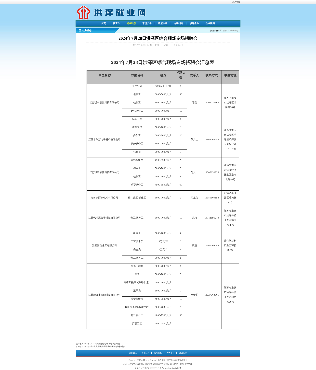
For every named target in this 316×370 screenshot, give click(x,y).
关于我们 (145, 353)
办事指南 (178, 23)
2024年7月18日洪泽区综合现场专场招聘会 (102, 344)
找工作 (116, 23)
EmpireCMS (176, 368)
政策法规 (162, 23)
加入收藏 (236, 2)
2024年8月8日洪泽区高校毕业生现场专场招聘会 (104, 346)
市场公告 (147, 23)
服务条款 (158, 353)
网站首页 (133, 353)
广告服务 (170, 353)
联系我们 (183, 353)
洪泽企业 (194, 23)
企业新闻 (210, 23)
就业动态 (131, 23)
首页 (103, 23)
